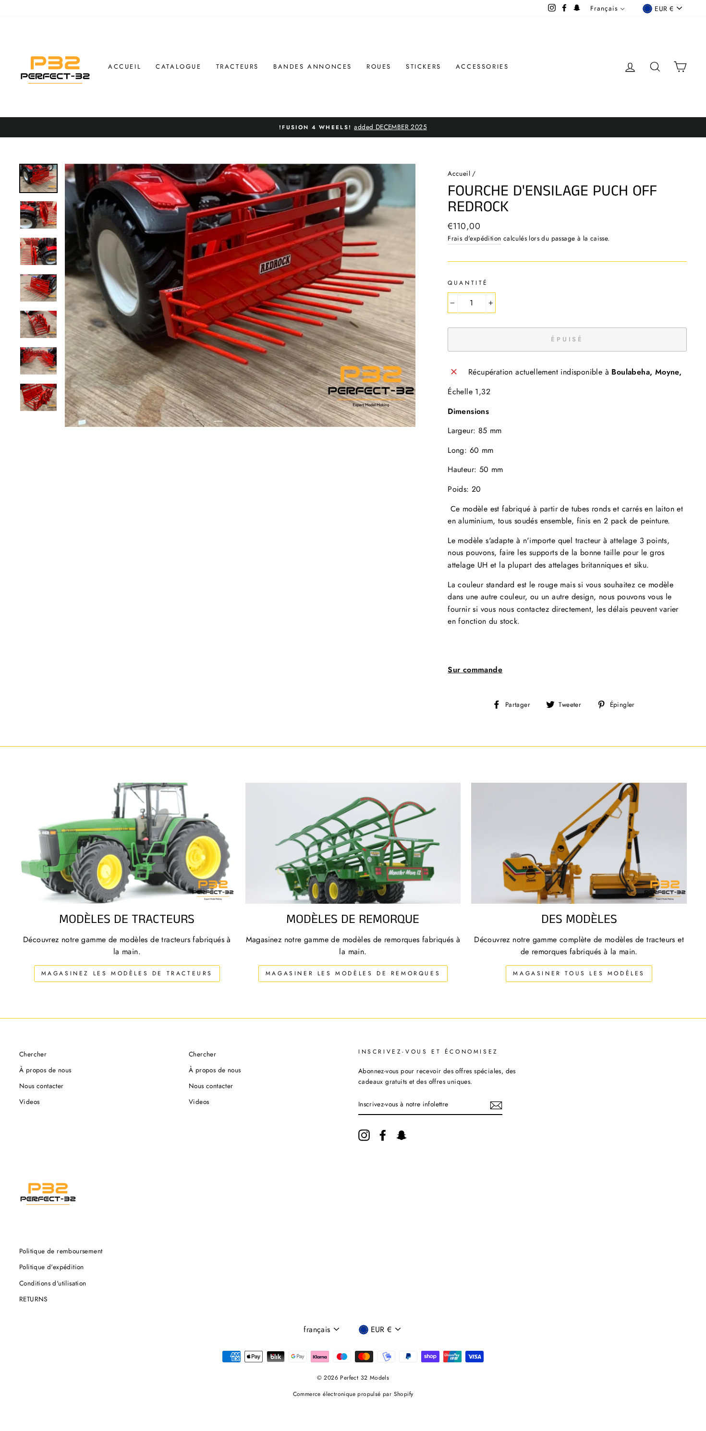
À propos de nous (45, 1070)
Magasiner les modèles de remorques (353, 973)
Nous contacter (41, 1086)
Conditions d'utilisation (52, 1283)
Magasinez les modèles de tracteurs (127, 973)
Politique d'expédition (51, 1267)
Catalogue (178, 66)
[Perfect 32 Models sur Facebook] (383, 1135)
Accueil (124, 66)
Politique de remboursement (60, 1251)
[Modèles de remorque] (353, 843)
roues (378, 66)
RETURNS (33, 1299)
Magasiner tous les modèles (579, 973)
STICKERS (423, 66)
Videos (29, 1101)
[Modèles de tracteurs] (127, 843)
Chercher (33, 1054)
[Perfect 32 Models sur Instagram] (364, 1135)
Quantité (468, 283)
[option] (353, 127)
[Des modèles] (579, 843)
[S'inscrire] (496, 1104)
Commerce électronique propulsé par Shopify (353, 1394)
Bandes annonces (312, 66)
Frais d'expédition (474, 238)
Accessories (482, 66)
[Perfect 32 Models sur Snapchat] (401, 1135)
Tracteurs (237, 66)
